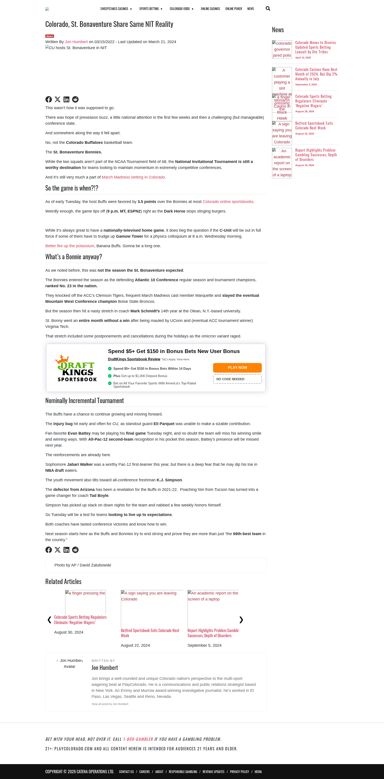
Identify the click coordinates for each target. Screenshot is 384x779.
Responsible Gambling (183, 771)
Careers (144, 771)
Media (258, 771)
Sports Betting (149, 8)
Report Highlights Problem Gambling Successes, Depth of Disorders (214, 632)
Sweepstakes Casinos (114, 8)
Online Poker (233, 8)
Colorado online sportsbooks (228, 201)
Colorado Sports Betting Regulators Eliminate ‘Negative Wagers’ (80, 619)
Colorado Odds (180, 8)
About (159, 771)
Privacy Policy (239, 771)
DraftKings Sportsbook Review (134, 359)
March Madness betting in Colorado (133, 177)
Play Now (237, 367)
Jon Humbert (76, 42)
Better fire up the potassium (69, 246)
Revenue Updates (213, 771)
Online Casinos (210, 8)
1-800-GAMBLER (138, 739)
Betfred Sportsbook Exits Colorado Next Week (150, 632)
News (250, 8)
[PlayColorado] (67, 9)
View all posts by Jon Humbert (110, 704)
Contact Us (126, 771)
